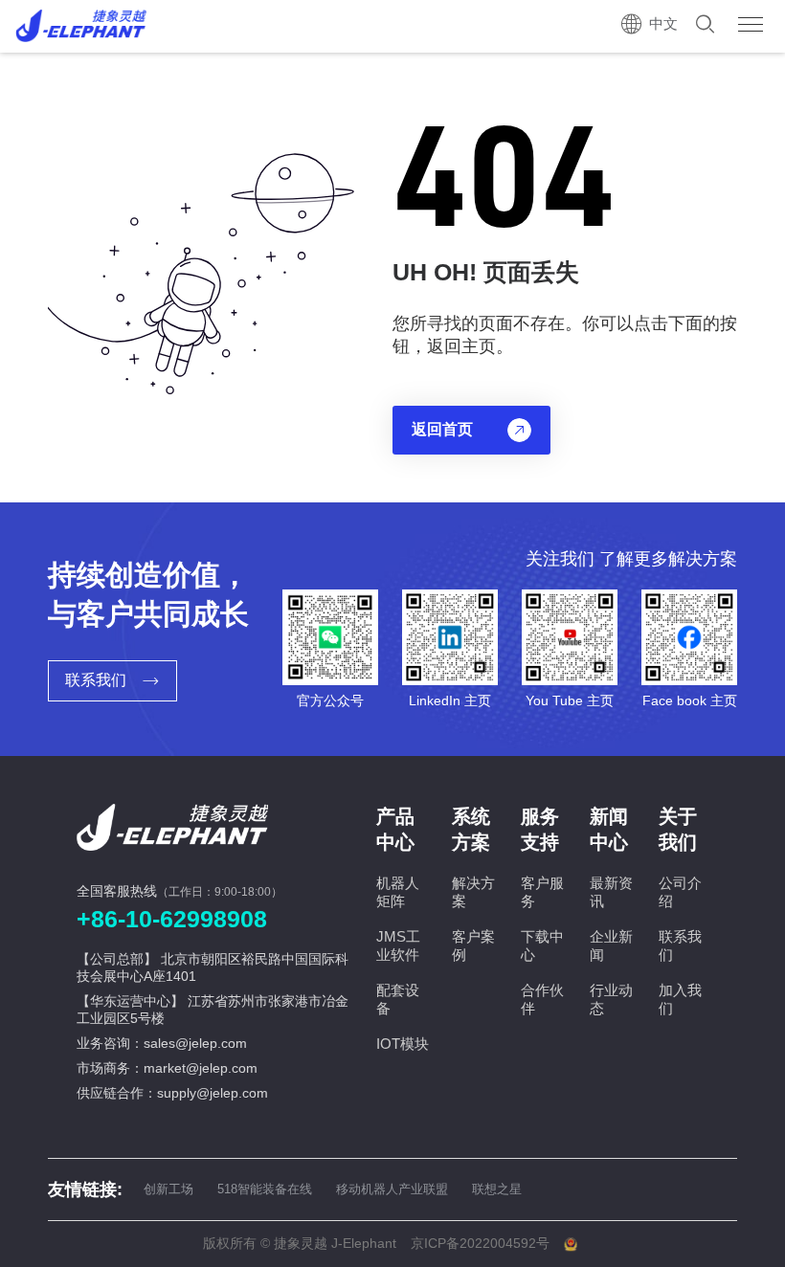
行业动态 (611, 999)
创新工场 (168, 1189)
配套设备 (397, 999)
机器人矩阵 (397, 892)
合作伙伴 (542, 999)
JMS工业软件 (398, 945)
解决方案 (473, 892)
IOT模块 (402, 1043)
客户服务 (542, 892)
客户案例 (473, 945)
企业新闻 (611, 945)
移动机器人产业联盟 (392, 1189)
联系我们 (680, 945)
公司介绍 (680, 892)
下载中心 (542, 945)
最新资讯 (611, 892)
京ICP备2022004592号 (480, 1243)
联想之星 (497, 1189)
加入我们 (680, 999)
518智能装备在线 (264, 1189)
